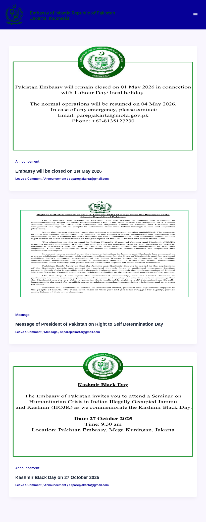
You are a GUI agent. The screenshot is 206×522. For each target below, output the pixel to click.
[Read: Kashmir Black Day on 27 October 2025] (103, 404)
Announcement (27, 161)
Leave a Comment (28, 178)
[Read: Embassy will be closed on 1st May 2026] (103, 98)
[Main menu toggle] (195, 14)
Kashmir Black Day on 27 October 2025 (57, 477)
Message (22, 315)
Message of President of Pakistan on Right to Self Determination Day (89, 324)
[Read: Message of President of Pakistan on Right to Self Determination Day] (103, 251)
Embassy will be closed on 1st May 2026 (58, 171)
